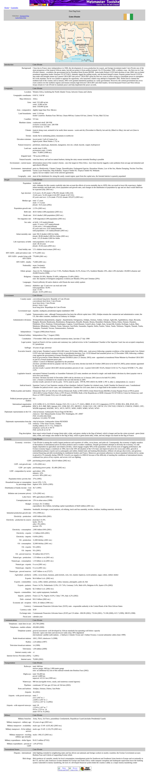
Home (6, 8)
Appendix (14, 8)
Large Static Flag (20, 18)
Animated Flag (24, 16)
